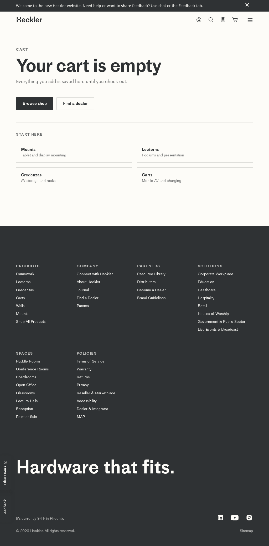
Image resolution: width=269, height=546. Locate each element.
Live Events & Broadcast (218, 329)
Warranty (84, 369)
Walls (20, 306)
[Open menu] (250, 20)
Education (206, 282)
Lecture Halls (27, 401)
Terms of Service (91, 361)
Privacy (83, 385)
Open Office (26, 385)
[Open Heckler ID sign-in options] (199, 20)
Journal (83, 290)
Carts (20, 298)
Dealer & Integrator (92, 409)
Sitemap (246, 531)
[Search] (211, 20)
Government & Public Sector (221, 321)
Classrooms (25, 393)
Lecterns (23, 282)
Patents (83, 306)
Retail (202, 306)
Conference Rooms (32, 369)
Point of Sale (26, 417)
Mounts (22, 314)
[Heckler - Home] (29, 19)
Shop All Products (30, 321)
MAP (81, 417)
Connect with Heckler (95, 274)
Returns (83, 377)
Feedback (5, 508)
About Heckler (88, 282)
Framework (25, 274)
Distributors (146, 282)
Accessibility (87, 401)
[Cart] (235, 20)
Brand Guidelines (151, 298)
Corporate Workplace (215, 274)
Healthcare (207, 290)
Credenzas (25, 290)
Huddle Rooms (28, 361)
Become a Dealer (151, 290)
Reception (24, 409)
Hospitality (206, 298)
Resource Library (151, 274)
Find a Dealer (88, 298)
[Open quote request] (223, 20)
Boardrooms (26, 377)
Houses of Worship (213, 314)
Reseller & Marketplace (96, 393)
